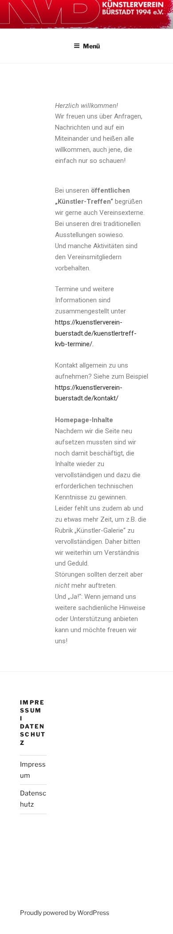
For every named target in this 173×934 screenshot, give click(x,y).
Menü (91, 46)
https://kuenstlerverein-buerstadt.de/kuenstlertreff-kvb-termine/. (96, 333)
